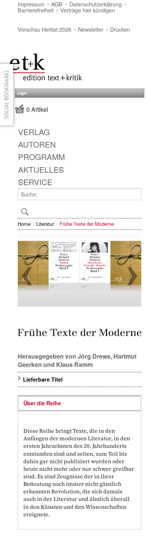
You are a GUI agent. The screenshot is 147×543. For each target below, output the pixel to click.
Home (24, 223)
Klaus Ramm (74, 364)
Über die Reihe (42, 403)
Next (132, 276)
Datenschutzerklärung (95, 4)
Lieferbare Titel (43, 379)
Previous (27, 276)
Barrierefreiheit (36, 10)
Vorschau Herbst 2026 (44, 29)
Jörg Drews (94, 356)
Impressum (31, 4)
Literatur (45, 223)
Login (22, 93)
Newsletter (90, 29)
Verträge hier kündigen (87, 10)
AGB (57, 4)
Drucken (120, 29)
